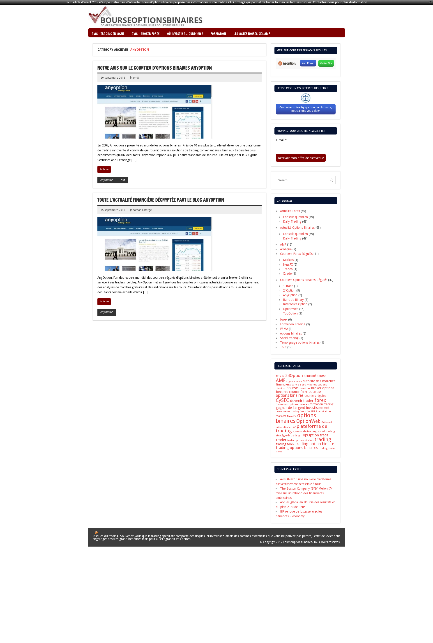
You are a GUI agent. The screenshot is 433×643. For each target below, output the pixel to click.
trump (279, 452)
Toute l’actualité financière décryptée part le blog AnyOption (160, 200)
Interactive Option (295, 304)
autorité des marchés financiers (305, 382)
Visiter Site (326, 63)
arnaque (298, 381)
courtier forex (298, 392)
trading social (327, 448)
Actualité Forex (290, 211)
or (294, 427)
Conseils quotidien (295, 217)
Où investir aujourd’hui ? (185, 34)
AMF (283, 244)
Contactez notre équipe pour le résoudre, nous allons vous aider (305, 109)
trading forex (285, 444)
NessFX (288, 264)
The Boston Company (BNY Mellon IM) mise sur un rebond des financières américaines (305, 493)
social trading (326, 431)
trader (281, 440)
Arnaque (286, 249)
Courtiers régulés (315, 395)
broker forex (304, 388)
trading (322, 439)
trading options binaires (297, 447)
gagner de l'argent (290, 408)
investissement (317, 408)
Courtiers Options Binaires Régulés (303, 280)
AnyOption (106, 180)
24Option (289, 290)
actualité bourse (315, 376)
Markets (288, 260)
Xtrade (287, 273)
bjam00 (135, 77)
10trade (288, 286)
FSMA (284, 329)
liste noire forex (323, 411)
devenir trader (301, 401)
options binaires (291, 333)
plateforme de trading (301, 429)
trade (324, 435)
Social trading (289, 338)
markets (281, 416)
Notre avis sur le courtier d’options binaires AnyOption (154, 68)
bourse (292, 387)
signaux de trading (305, 431)
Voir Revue (308, 63)
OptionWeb (290, 309)
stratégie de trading (288, 435)
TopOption (290, 313)
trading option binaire (314, 443)
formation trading (322, 404)
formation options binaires (292, 404)
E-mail (281, 140)
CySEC (282, 400)
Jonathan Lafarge (141, 210)
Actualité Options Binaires (297, 227)
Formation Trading (292, 324)
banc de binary (300, 384)
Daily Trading (292, 221)
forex (283, 319)
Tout (122, 180)
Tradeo (288, 269)
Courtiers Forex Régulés (296, 253)
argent (289, 381)
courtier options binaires (299, 393)
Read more (104, 169)
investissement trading (287, 411)
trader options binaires (300, 440)
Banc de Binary (293, 299)
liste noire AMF (307, 411)
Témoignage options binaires (300, 342)
